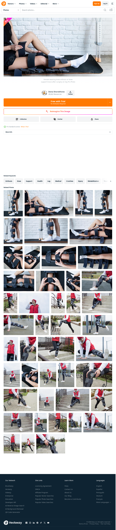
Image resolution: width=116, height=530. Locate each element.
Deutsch (98, 495)
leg (48, 180)
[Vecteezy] (3, 3)
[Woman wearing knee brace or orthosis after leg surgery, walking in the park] (97, 280)
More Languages (101, 501)
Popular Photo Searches (44, 498)
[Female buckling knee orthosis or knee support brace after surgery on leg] (13, 256)
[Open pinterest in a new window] (37, 522)
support (29, 180)
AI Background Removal (14, 508)
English (97, 485)
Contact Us (68, 488)
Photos (22, 4)
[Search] (103, 10)
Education (9, 498)
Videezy (8, 492)
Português (99, 492)
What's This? (25, 126)
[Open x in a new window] (45, 522)
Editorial (44, 4)
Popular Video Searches (44, 501)
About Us (67, 492)
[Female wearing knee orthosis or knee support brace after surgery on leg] (13, 202)
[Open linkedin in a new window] (34, 522)
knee (19, 180)
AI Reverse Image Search (14, 505)
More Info (9, 131)
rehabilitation (93, 180)
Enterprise (9, 495)
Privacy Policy (92, 523)
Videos (32, 4)
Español (98, 488)
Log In (103, 4)
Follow (69, 93)
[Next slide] (107, 180)
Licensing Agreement (43, 485)
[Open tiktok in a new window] (41, 522)
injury (80, 180)
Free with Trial (57, 101)
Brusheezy (9, 485)
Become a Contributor (72, 498)
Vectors (11, 4)
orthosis (8, 180)
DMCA (37, 488)
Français (98, 498)
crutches (69, 180)
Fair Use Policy (104, 523)
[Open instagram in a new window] (30, 522)
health (39, 180)
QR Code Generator (12, 511)
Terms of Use (81, 523)
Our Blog (67, 495)
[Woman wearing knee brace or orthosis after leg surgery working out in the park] (19, 324)
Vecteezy (8, 488)
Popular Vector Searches (44, 495)
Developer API (10, 501)
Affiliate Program (41, 492)
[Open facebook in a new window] (26, 522)
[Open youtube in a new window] (48, 522)
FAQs (66, 485)
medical (58, 180)
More (55, 4)
